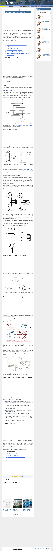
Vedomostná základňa (37, 3)
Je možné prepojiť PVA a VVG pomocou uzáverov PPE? (45, 22)
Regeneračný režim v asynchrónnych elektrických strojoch (18, 53)
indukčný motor (10, 90)
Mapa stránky (42, 548)
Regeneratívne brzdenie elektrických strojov (15, 51)
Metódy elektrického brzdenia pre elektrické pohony (16, 45)
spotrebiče (30, 3)
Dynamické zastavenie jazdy (14, 48)
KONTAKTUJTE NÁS (36, 548)
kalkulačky (40, 9)
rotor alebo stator (19, 125)
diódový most (29, 169)
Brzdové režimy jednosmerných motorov (14, 50)
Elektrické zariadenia (32, 1)
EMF (4, 179)
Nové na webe (43, 12)
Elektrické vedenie (24, 1)
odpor (10, 46)
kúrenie (23, 3)
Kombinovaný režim (10, 55)
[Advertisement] (18, 20)
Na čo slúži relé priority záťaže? (12, 453)
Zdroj (39, 1)
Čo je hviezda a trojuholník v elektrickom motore (15, 457)
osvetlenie (47, 1)
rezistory (30, 125)
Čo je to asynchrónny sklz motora (12, 455)
